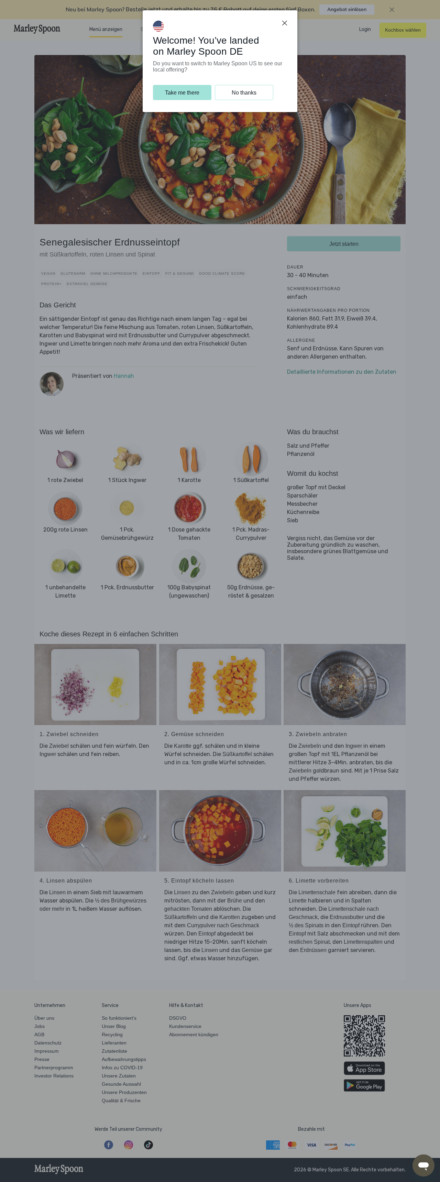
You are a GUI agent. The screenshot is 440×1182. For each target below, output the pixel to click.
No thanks (244, 93)
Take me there (182, 93)
